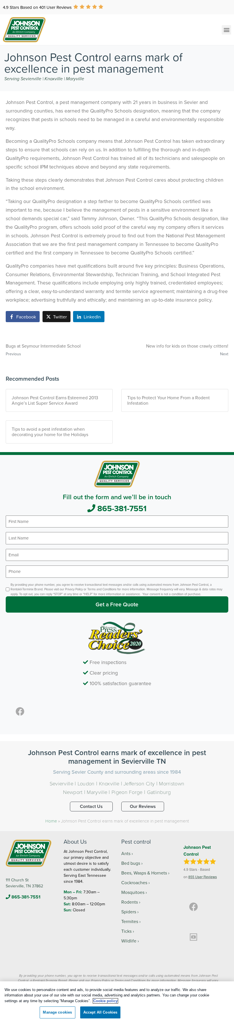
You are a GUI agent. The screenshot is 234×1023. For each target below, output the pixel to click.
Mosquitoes (132, 892)
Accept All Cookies (100, 1012)
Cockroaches (134, 882)
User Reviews (202, 876)
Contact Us (91, 806)
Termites (129, 921)
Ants (125, 853)
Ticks (126, 931)
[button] (226, 30)
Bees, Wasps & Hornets (144, 873)
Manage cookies (57, 1012)
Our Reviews (143, 806)
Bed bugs (130, 863)
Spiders (128, 911)
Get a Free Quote (117, 604)
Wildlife (128, 941)
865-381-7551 (121, 508)
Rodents (129, 902)
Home (51, 821)
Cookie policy (105, 1001)
